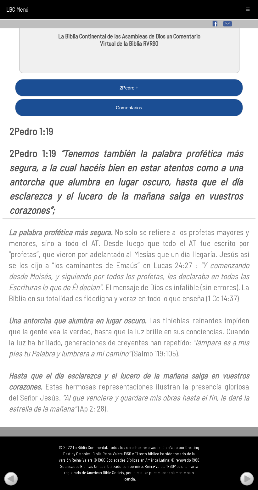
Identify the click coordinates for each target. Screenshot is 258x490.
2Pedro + (129, 87)
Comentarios (129, 107)
